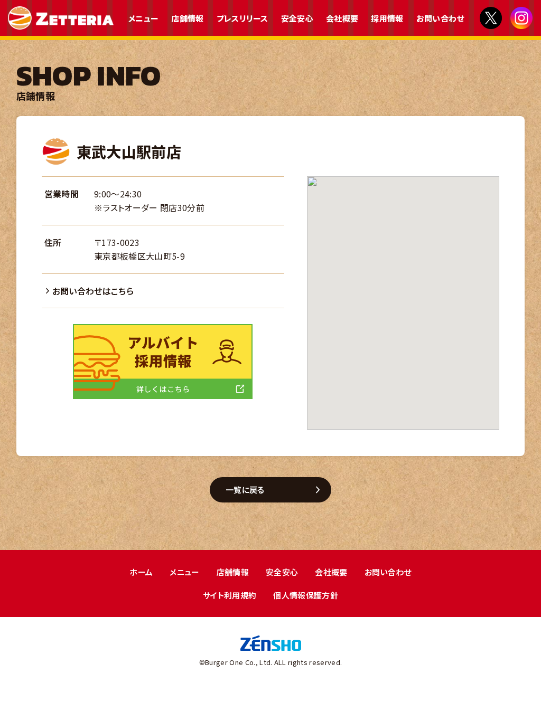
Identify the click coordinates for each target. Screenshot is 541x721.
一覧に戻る (245, 489)
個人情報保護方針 (305, 595)
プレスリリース (242, 18)
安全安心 (297, 18)
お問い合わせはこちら (93, 290)
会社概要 (342, 18)
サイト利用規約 (229, 595)
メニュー (143, 18)
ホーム (141, 571)
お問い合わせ (440, 18)
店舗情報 (187, 18)
